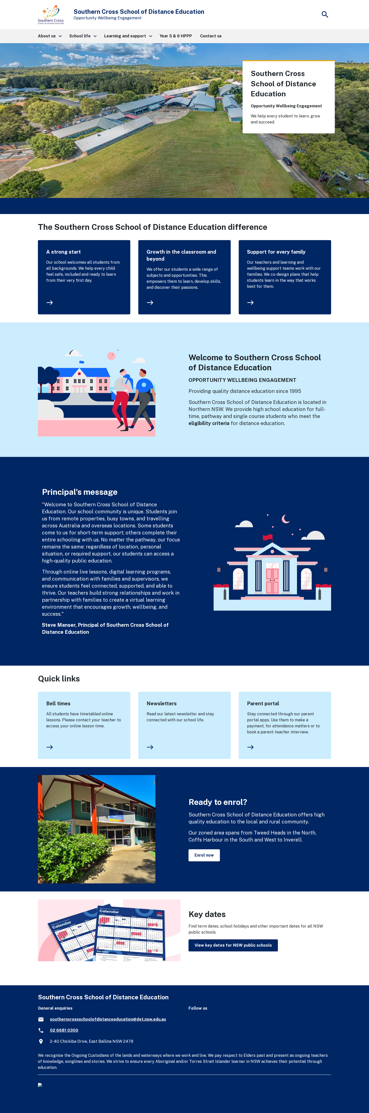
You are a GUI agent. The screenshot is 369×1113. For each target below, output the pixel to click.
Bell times (58, 704)
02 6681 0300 (64, 1030)
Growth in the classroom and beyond (181, 255)
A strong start (63, 252)
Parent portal (263, 704)
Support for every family (276, 252)
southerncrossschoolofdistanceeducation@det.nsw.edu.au (108, 1019)
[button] (49, 36)
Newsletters (162, 704)
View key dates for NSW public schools (233, 945)
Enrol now (204, 855)
